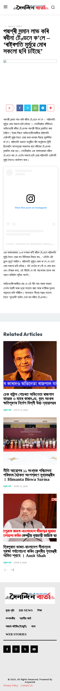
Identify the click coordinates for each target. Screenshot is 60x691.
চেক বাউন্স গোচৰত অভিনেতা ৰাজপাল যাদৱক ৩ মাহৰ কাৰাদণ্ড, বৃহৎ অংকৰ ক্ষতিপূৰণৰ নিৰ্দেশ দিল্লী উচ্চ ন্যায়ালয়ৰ (29, 398)
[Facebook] (19, 108)
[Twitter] (27, 108)
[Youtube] (34, 649)
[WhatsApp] (35, 108)
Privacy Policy (10, 685)
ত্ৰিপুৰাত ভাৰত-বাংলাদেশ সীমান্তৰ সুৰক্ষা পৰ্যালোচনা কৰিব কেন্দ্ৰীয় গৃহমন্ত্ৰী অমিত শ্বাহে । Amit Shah (30, 551)
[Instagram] (16, 649)
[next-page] (12, 569)
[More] (50, 108)
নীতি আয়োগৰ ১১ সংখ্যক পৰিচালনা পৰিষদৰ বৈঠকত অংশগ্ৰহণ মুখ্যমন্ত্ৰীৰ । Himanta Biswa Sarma (28, 475)
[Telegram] (43, 108)
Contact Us (27, 685)
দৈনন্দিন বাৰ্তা (7, 410)
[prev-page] (5, 569)
